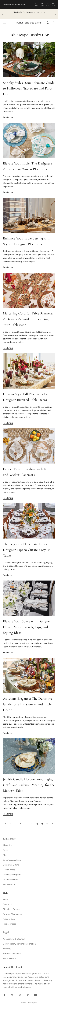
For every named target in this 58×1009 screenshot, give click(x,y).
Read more (8, 117)
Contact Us (8, 904)
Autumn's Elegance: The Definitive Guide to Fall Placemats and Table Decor (27, 704)
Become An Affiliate (12, 860)
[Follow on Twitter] (12, 995)
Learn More (40, 12)
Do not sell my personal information (19, 944)
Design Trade (9, 869)
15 (47, 823)
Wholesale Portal (10, 879)
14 (42, 823)
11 (26, 823)
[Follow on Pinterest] (27, 995)
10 (21, 823)
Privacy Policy (9, 958)
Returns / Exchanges (12, 914)
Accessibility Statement (14, 939)
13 (37, 823)
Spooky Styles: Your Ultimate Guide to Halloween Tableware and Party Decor (28, 88)
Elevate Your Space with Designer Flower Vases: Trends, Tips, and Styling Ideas (27, 627)
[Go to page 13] (52, 823)
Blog (5, 855)
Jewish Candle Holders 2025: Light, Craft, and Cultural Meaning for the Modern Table (29, 785)
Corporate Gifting (11, 865)
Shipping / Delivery (11, 909)
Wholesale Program (12, 874)
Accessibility (9, 884)
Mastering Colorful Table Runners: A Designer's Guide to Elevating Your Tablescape (28, 319)
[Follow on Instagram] (19, 995)
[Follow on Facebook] (4, 995)
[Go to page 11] (5, 823)
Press (5, 850)
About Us (7, 845)
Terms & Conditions (12, 953)
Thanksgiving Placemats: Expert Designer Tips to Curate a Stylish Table (27, 550)
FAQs (5, 899)
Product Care (9, 919)
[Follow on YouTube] (35, 995)
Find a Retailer (9, 924)
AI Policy (7, 948)
